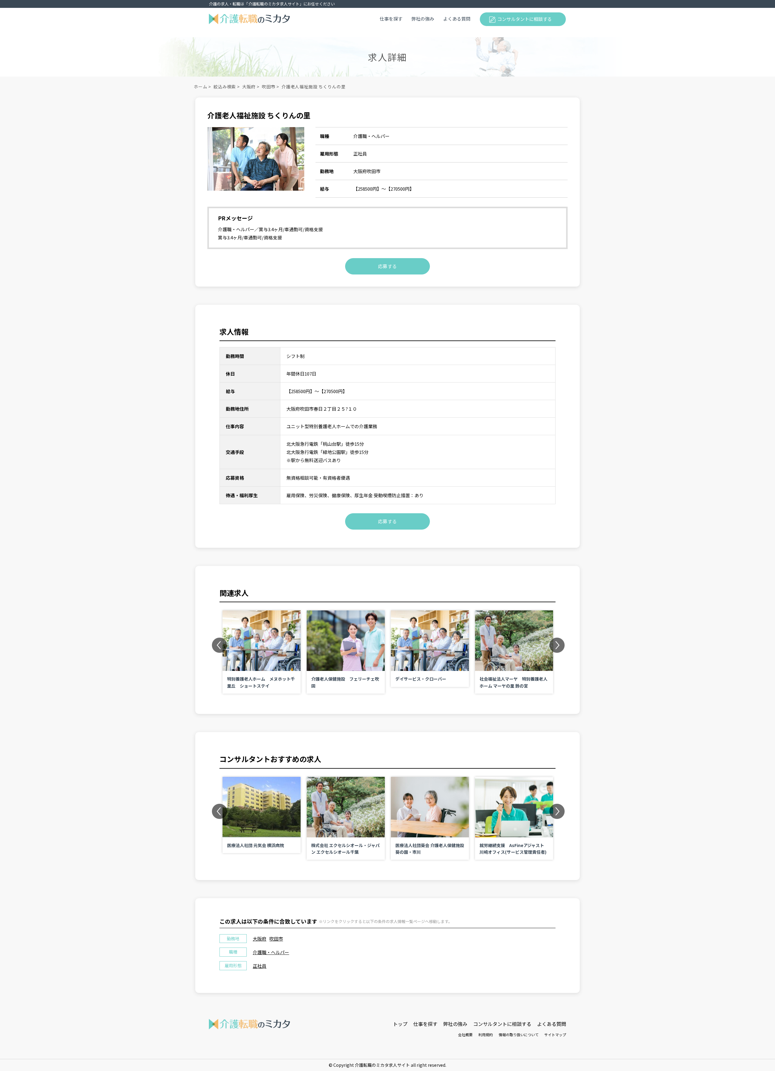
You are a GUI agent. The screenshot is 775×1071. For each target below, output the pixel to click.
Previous (219, 645)
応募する (387, 266)
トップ (400, 1023)
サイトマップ (555, 1034)
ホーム (200, 87)
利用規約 (485, 1034)
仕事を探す (391, 18)
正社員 (259, 966)
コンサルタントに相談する (524, 19)
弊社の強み (422, 18)
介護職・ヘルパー (271, 952)
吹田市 (268, 87)
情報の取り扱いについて (519, 1034)
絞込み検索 (224, 87)
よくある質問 (456, 18)
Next (557, 645)
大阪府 (249, 87)
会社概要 (465, 1034)
